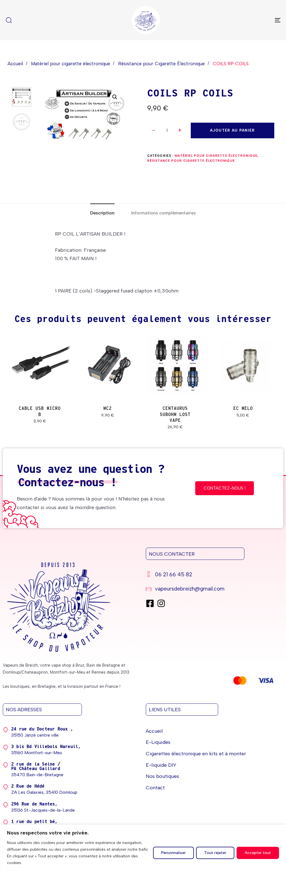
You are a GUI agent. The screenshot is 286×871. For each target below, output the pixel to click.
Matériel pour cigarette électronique (70, 63)
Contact (155, 788)
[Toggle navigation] (234, 20)
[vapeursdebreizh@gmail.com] (212, 589)
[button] (180, 130)
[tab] (102, 213)
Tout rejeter (215, 852)
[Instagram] (161, 603)
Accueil (15, 63)
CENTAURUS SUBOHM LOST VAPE (175, 414)
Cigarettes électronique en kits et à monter (196, 754)
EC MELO (243, 408)
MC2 (107, 408)
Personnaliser (173, 852)
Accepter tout (258, 852)
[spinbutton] (167, 130)
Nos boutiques (162, 776)
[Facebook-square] (150, 603)
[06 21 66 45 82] (212, 575)
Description (102, 213)
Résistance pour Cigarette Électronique (161, 63)
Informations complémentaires (163, 213)
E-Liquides (158, 742)
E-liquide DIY (161, 765)
